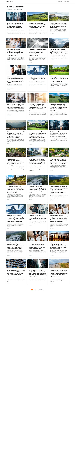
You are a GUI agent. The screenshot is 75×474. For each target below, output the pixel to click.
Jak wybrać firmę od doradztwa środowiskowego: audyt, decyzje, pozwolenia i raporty (37, 78)
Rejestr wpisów (59, 1)
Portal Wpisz (9, 1)
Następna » (41, 289)
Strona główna (66, 1)
